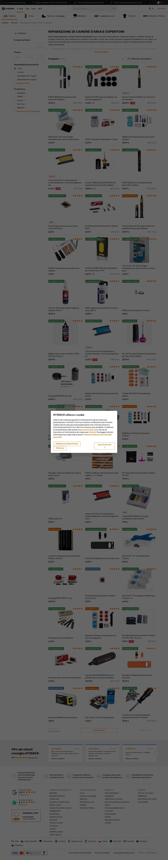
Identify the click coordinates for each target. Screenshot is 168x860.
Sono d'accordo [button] (104, 446)
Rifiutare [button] (60, 448)
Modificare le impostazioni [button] (67, 444)
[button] (92, 432)
